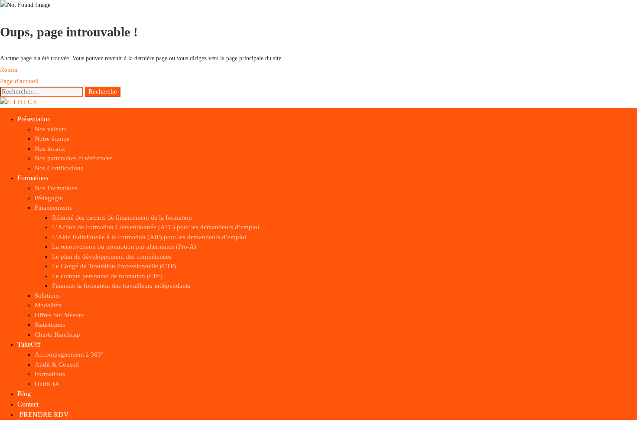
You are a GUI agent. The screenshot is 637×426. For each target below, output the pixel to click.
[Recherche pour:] (42, 91)
